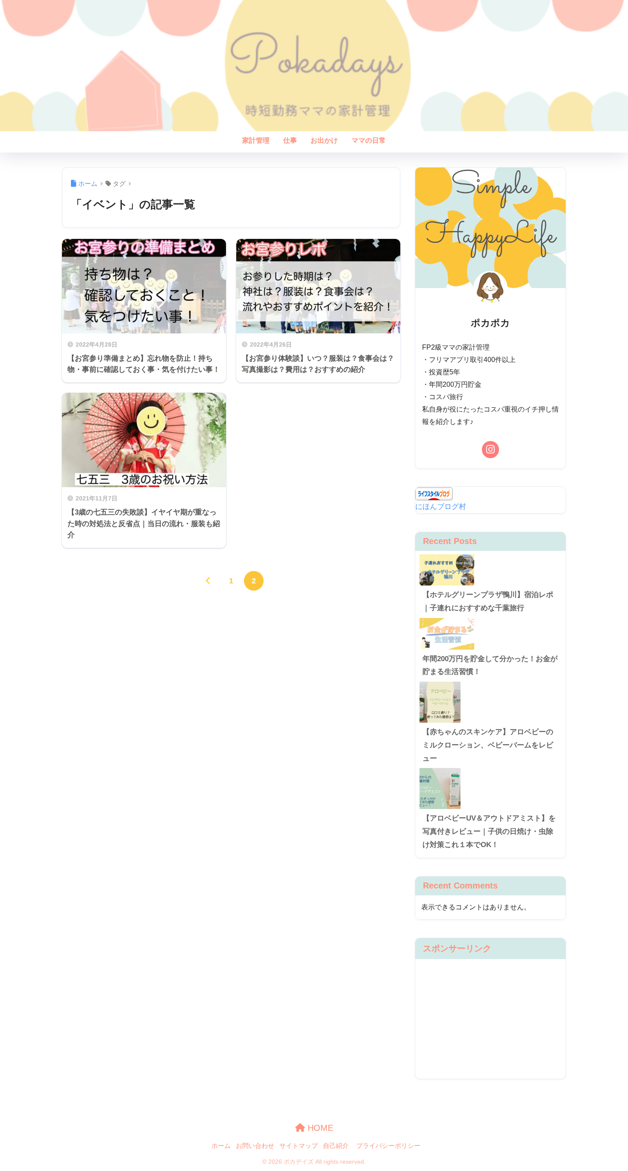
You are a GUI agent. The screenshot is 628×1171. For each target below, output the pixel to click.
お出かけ (324, 140)
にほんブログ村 (440, 507)
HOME (319, 1128)
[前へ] (208, 581)
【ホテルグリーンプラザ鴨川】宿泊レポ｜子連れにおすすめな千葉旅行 (488, 601)
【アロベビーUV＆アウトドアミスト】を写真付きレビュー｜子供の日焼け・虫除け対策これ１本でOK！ (489, 831)
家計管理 (256, 140)
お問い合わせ (255, 1145)
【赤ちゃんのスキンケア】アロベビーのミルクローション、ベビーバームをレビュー (488, 745)
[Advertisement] (490, 1019)
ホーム (221, 1145)
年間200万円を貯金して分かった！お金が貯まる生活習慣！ (490, 665)
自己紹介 (336, 1145)
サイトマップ (298, 1145)
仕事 (290, 140)
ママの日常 (369, 140)
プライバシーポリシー (388, 1145)
